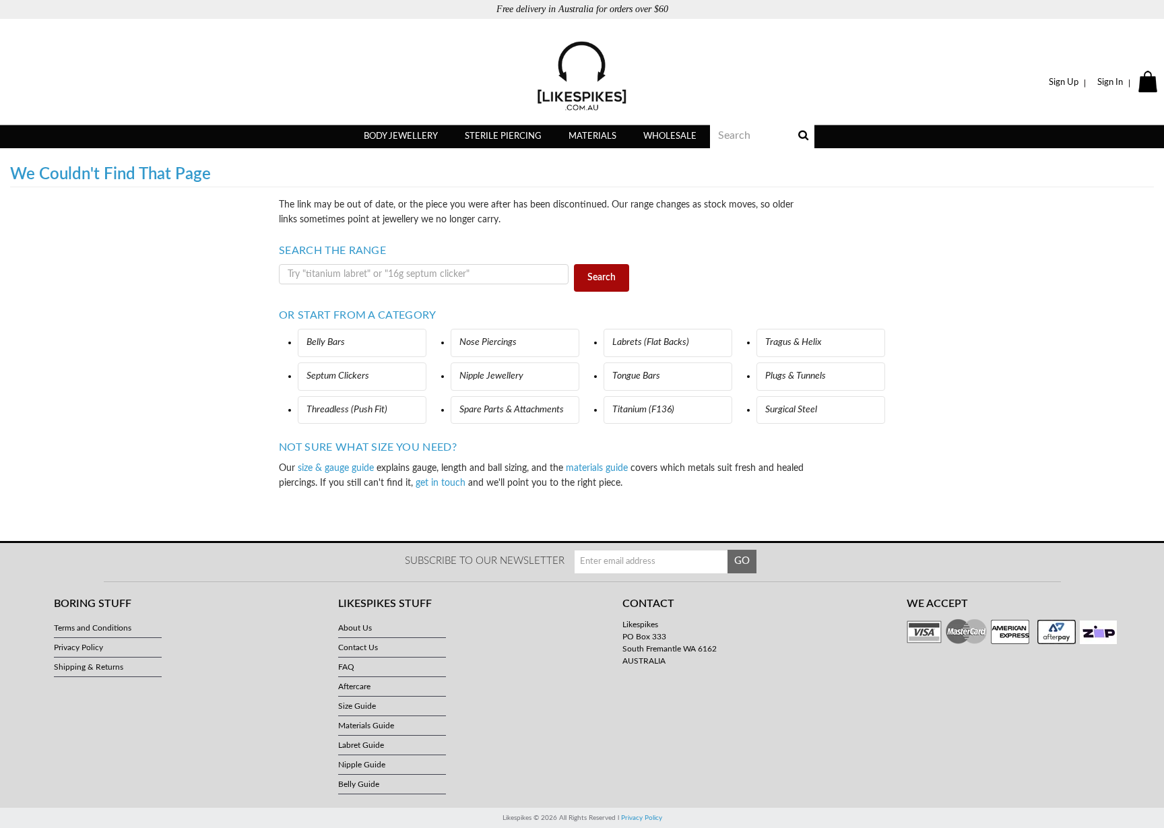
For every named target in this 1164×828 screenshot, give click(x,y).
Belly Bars (325, 342)
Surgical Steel (791, 409)
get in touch (440, 483)
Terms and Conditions (92, 628)
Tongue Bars (636, 376)
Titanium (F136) (643, 409)
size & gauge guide (336, 468)
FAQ (346, 667)
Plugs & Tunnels (795, 376)
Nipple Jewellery (491, 376)
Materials (592, 136)
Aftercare (354, 686)
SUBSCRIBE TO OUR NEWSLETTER (484, 561)
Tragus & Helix (793, 342)
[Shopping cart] (1149, 83)
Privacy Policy (78, 647)
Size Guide (357, 706)
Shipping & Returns (88, 667)
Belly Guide (358, 784)
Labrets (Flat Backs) (650, 342)
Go (742, 561)
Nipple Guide (361, 765)
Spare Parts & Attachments (511, 409)
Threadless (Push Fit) (346, 409)
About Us (355, 628)
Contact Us (358, 647)
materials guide (597, 468)
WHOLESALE (670, 136)
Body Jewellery (401, 136)
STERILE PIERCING (503, 136)
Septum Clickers (337, 376)
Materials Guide (366, 726)
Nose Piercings (488, 342)
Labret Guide (361, 745)
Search (601, 277)
